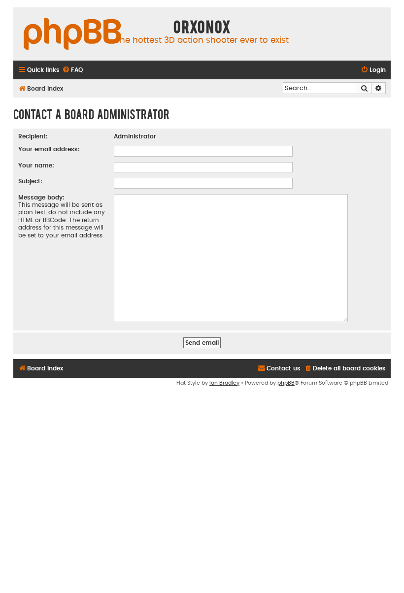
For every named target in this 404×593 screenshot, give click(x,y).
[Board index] (72, 34)
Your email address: (49, 149)
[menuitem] (72, 70)
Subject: (30, 181)
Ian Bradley (224, 383)
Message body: (41, 197)
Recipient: (33, 136)
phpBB (286, 383)
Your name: (36, 165)
